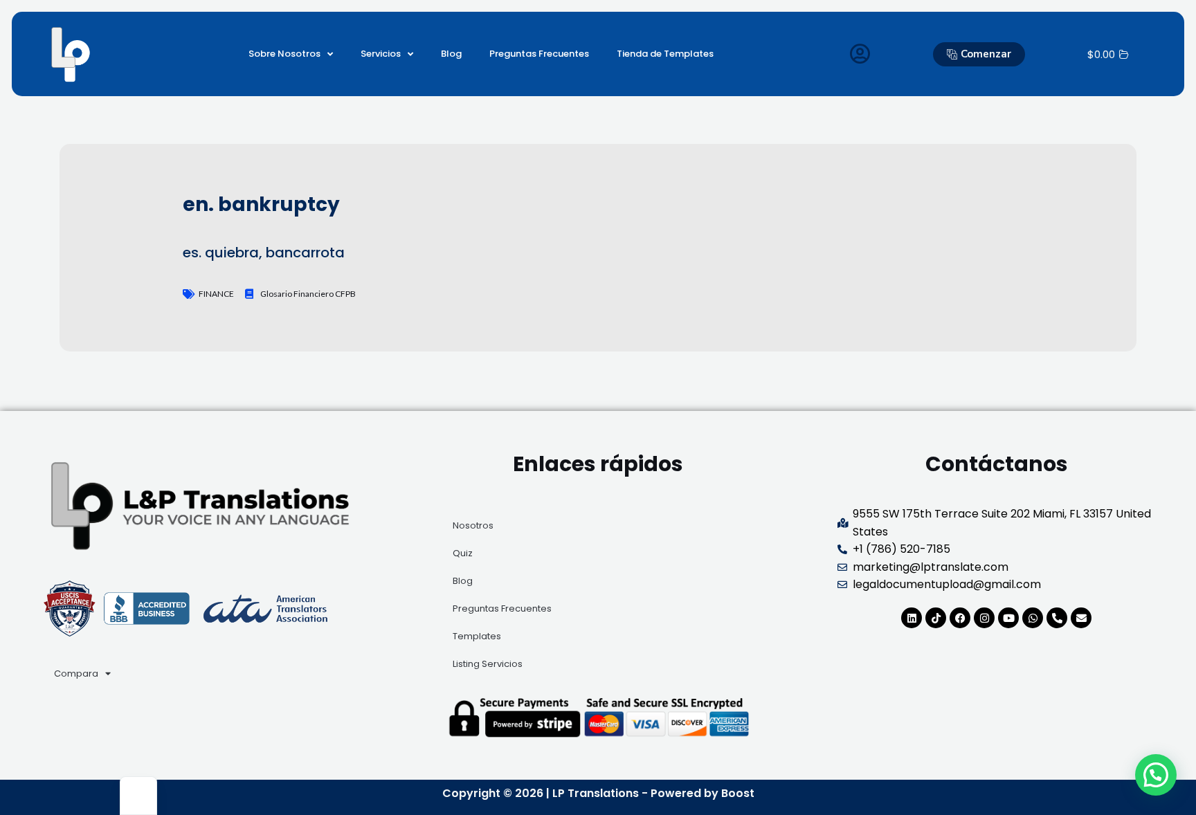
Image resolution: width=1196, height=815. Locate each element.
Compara (76, 673)
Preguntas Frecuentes (539, 53)
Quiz (463, 553)
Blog (451, 53)
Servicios (381, 53)
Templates (477, 636)
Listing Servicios (488, 663)
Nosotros (473, 525)
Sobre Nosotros (284, 53)
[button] (1156, 775)
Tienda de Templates (665, 53)
